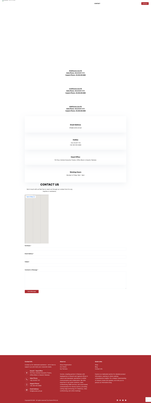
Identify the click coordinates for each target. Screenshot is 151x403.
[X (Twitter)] (122, 400)
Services (73, 3)
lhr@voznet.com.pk (75, 89)
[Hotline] (75, 136)
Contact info (98, 369)
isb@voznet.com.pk (75, 106)
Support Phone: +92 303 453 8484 (75, 75)
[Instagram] (125, 400)
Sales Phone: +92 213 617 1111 (75, 73)
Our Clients (63, 367)
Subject (27, 261)
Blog (96, 367)
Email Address (75, 125)
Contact (97, 3)
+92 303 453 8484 (35, 385)
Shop (96, 365)
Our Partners (63, 369)
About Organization (66, 365)
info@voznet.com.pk (36, 391)
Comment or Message (31, 270)
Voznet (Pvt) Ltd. (53, 400)
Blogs (81, 3)
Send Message (32, 291)
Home (52, 3)
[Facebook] (120, 400)
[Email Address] (75, 121)
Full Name (28, 245)
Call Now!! (145, 3)
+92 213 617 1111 (35, 380)
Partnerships (61, 3)
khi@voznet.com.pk (75, 71)
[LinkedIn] (117, 400)
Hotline (75, 140)
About (88, 3)
